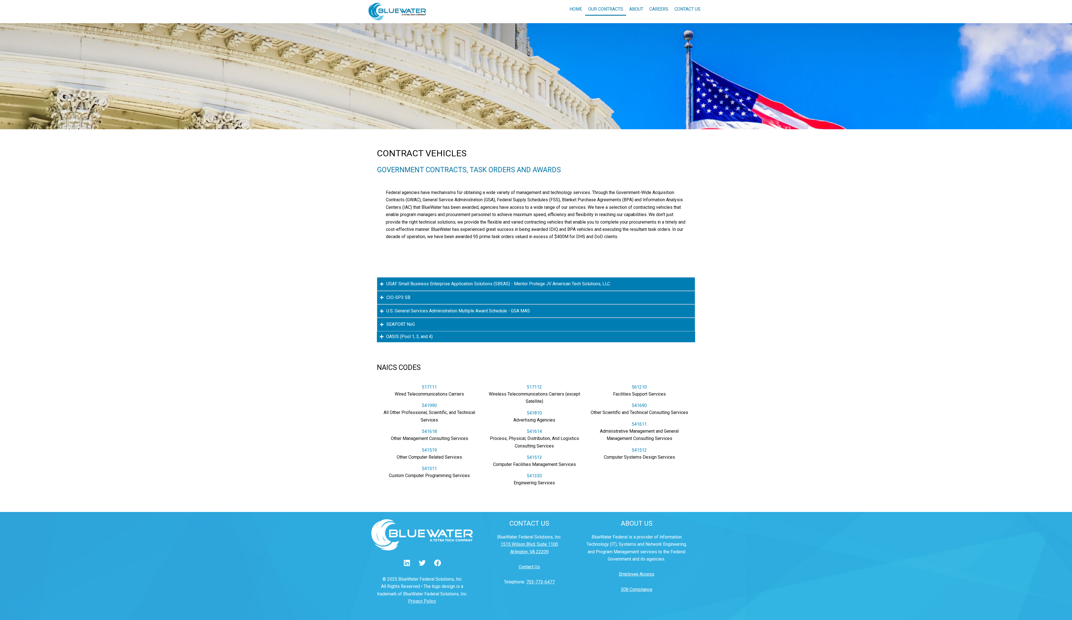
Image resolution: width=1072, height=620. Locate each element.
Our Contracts (605, 9)
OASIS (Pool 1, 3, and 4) (409, 336)
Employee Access (636, 574)
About (636, 9)
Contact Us (687, 9)
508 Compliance (636, 589)
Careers (658, 9)
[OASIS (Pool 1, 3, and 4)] (381, 336)
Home (576, 9)
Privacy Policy (422, 601)
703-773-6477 (540, 582)
